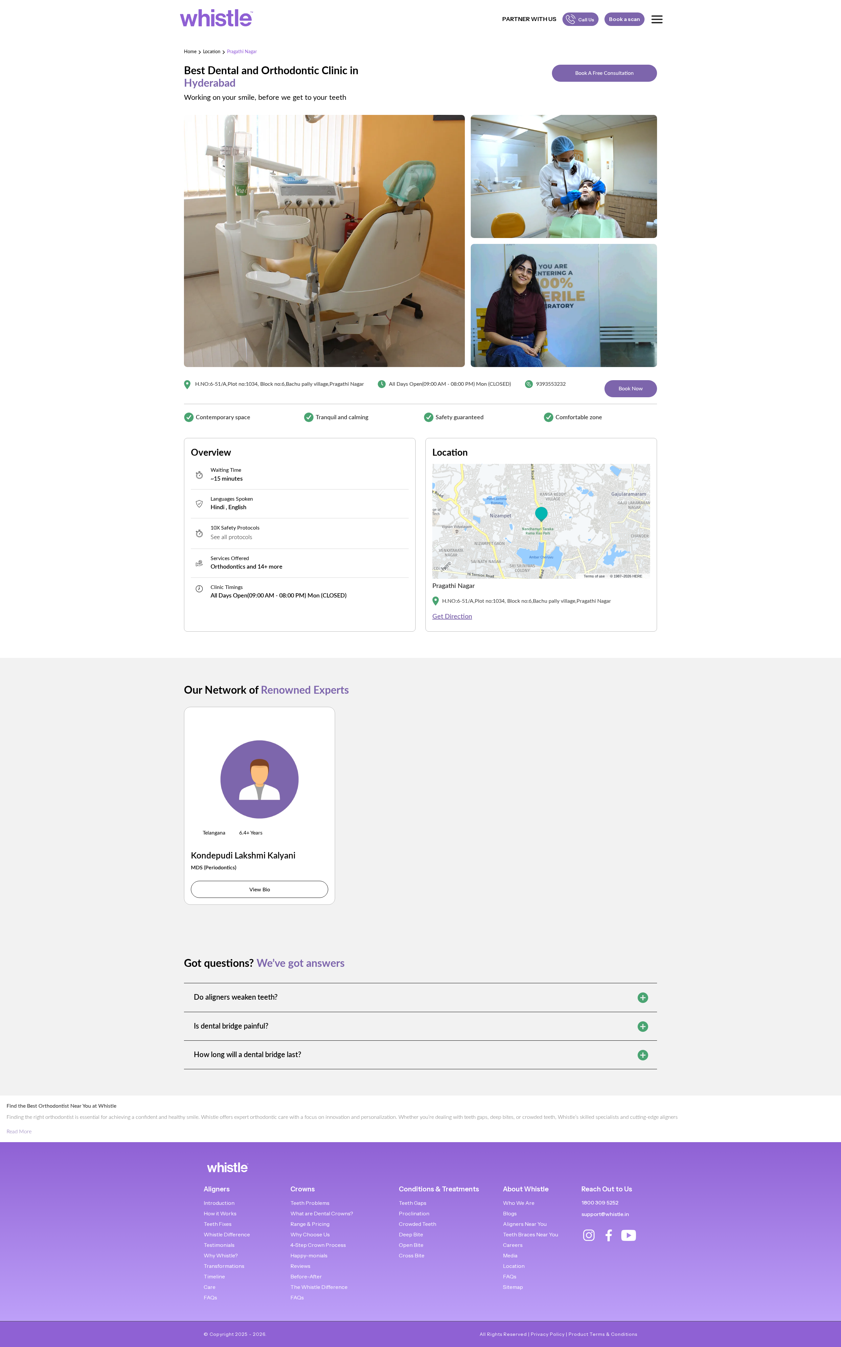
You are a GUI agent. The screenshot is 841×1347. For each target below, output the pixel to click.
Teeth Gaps (412, 1203)
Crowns (302, 1189)
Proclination (414, 1213)
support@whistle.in (605, 1214)
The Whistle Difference (319, 1287)
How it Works (220, 1213)
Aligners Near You (525, 1224)
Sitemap (513, 1287)
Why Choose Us (310, 1234)
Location (211, 52)
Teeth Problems (310, 1203)
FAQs (210, 1297)
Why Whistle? (221, 1255)
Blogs (510, 1213)
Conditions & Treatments (439, 1189)
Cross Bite (411, 1255)
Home (190, 52)
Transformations (224, 1266)
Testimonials (219, 1245)
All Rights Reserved (503, 1334)
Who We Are (518, 1203)
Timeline (214, 1276)
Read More (19, 1131)
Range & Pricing (310, 1224)
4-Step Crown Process (318, 1245)
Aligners (217, 1189)
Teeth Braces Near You (530, 1234)
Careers (513, 1245)
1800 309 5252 (599, 1203)
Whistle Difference (227, 1234)
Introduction (219, 1203)
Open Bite (411, 1245)
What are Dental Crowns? (321, 1213)
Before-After (306, 1276)
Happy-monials (309, 1255)
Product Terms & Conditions (603, 1334)
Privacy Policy (548, 1334)
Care (210, 1287)
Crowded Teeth (417, 1224)
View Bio (259, 889)
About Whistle (526, 1189)
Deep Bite (411, 1234)
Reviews (300, 1266)
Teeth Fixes (218, 1224)
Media (510, 1255)
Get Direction (452, 616)
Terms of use (594, 576)
